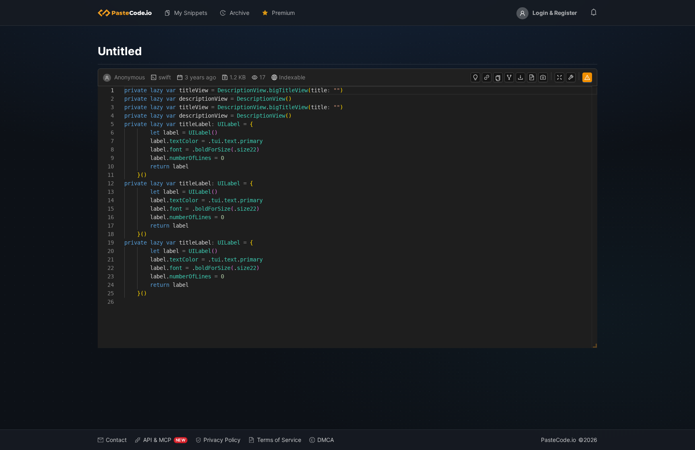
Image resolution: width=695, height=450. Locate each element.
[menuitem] (128, 13)
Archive (239, 12)
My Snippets (190, 12)
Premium (283, 12)
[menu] (347, 13)
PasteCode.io (558, 439)
